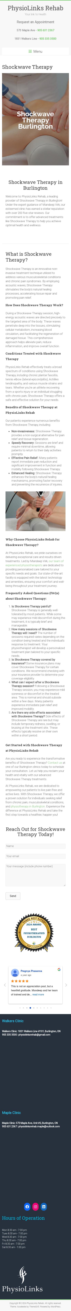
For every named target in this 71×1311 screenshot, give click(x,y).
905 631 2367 (45, 30)
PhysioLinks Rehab (35, 8)
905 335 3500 (47, 38)
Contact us (55, 762)
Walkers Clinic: (9, 1031)
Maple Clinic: (9, 1123)
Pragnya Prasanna (31, 971)
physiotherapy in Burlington (28, 806)
